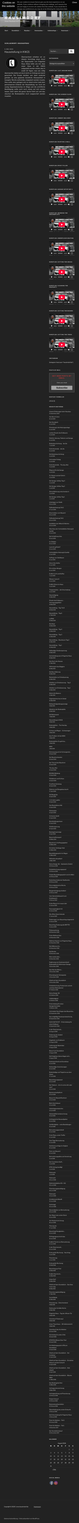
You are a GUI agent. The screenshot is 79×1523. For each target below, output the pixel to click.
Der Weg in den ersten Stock (58, 1215)
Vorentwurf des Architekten (57, 1329)
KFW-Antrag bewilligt (55, 1167)
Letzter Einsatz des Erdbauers (58, 433)
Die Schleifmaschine (55, 536)
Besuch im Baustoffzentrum (58, 1098)
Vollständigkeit (53, 998)
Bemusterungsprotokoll (56, 1130)
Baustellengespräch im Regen (58, 853)
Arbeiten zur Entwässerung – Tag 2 (60, 682)
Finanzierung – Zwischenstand (58, 1303)
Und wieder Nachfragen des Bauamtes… (61, 1011)
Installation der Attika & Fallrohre (59, 523)
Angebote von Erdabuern (57, 1040)
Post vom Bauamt (54, 1151)
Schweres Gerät (54, 816)
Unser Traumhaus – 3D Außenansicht (60, 1324)
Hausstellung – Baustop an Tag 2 (59, 640)
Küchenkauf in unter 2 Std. (57, 1335)
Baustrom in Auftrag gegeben (58, 842)
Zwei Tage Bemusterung (56, 1140)
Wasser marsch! (54, 579)
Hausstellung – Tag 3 (55, 634)
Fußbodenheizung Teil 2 (56, 507)
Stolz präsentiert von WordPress (29, 1518)
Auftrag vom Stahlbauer (56, 557)
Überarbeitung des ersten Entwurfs (60, 1409)
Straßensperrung (54, 826)
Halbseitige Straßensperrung (58, 650)
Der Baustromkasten (55, 757)
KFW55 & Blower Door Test (57, 1340)
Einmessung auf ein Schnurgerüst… (60, 752)
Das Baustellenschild (55, 805)
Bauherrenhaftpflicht (55, 1092)
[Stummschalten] (69, 86)
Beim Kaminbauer (54, 1103)
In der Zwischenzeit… (55, 1029)
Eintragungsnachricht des (57, 1236)
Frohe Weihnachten (55, 935)
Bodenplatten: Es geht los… (57, 741)
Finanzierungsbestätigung (57, 1188)
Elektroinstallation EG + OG (57, 1183)
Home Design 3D (54, 993)
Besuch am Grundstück (56, 1051)
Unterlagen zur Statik (55, 502)
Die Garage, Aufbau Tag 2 (57, 486)
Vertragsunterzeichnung (56, 1388)
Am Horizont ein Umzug (56, 1220)
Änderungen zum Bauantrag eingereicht (61, 919)
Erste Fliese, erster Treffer (57, 1135)
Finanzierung (53, 1258)
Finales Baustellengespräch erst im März (61, 874)
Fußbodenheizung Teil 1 (56, 518)
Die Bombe (52, 951)
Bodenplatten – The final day (58, 725)
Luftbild (51, 618)
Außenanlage (52, 30)
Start (6, 30)
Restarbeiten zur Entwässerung (58, 677)
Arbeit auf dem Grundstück (57, 980)
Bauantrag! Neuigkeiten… (57, 1231)
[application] (61, 81)
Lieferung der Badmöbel (56, 1045)
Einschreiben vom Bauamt (57, 513)
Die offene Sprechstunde (57, 914)
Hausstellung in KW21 (17, 51)
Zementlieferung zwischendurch (59, 491)
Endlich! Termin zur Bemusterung (59, 1242)
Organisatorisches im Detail (57, 698)
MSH (50, 746)
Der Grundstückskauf (55, 1431)
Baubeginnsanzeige (55, 832)
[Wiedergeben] (52, 86)
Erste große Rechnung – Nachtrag (59, 1252)
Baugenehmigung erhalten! (57, 891)
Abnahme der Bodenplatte (57, 709)
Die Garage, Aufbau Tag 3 (57, 481)
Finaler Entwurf (54, 1399)
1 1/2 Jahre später (54, 800)
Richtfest (52, 624)
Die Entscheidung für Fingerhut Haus (60, 1415)
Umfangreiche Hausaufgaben (58, 1119)
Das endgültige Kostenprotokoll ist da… (61, 1016)
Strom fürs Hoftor (54, 563)
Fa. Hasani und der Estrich (57, 475)
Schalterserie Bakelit (55, 1199)
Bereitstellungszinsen (55, 821)
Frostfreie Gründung (55, 784)
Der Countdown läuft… (56, 1162)
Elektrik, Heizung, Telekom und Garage (61, 438)
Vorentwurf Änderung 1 (56, 1319)
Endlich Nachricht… (55, 1274)
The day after (53, 768)
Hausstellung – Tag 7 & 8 (56, 608)
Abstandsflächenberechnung (58, 1114)
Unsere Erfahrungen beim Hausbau (60, 411)
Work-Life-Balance (55, 693)
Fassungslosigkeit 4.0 (56, 909)
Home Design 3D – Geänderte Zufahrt (60, 864)
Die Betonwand (54, 714)
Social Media (53, 1297)
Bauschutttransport (55, 837)
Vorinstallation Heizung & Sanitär (59, 552)
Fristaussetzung (54, 930)
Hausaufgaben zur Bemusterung (59, 1210)
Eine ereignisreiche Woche (57, 885)
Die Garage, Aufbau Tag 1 (57, 497)
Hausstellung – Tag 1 (55, 645)
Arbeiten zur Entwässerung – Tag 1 (60, 688)
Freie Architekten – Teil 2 (56, 1420)
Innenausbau (39, 30)
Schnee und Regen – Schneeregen (59, 730)
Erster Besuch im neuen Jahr (58, 903)
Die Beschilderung (54, 672)
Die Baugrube (53, 794)
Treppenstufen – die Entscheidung (59, 590)
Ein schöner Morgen (55, 568)
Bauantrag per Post (55, 1268)
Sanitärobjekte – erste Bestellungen (60, 1124)
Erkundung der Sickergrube (57, 975)
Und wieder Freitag (55, 459)
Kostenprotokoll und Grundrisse (58, 1061)
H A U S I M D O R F (23, 18)
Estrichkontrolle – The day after (58, 465)
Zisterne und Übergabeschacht (58, 789)
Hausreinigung (53, 595)
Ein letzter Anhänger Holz (57, 848)
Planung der (53, 1226)
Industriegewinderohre (56, 1108)
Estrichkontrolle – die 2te (56, 449)
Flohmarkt (52, 1172)
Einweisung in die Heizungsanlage (59, 427)
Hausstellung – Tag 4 (55, 629)
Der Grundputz (53, 422)
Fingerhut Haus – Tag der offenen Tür (60, 1313)
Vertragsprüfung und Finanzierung (59, 1393)
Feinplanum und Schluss (56, 778)
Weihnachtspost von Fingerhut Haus (60, 941)
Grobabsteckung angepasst (57, 869)
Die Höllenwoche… (55, 946)
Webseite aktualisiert (55, 858)
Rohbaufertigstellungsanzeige (58, 704)
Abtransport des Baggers (57, 666)
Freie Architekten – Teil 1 (56, 1425)
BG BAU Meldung (54, 773)
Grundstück (15, 30)
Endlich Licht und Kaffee (56, 574)
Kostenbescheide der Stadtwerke (59, 880)
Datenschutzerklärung (11, 1518)
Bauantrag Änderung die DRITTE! (59, 925)
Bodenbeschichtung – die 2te (58, 443)
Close (74, 2)
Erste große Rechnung (56, 1263)
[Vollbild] (72, 86)
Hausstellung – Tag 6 (55, 613)
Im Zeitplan (52, 542)
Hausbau (27, 30)
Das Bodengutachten (55, 1383)
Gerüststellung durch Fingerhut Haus (60, 656)
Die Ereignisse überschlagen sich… (59, 1056)
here (65, 9)
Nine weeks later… (55, 957)
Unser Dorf (52, 1279)
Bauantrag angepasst (56, 1080)
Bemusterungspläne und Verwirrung (60, 1156)
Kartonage (52, 1204)
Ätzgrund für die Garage (56, 470)
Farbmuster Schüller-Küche (57, 1308)
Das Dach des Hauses (56, 661)
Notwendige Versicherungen (58, 1067)
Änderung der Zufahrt (56, 1035)
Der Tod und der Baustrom (57, 762)
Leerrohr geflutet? (54, 547)
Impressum (64, 30)
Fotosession (53, 810)
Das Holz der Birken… (55, 969)
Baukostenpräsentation (56, 1404)
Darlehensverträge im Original (58, 1146)
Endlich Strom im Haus (56, 584)
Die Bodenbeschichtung (56, 454)
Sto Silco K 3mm (54, 417)
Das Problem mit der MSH (57, 736)
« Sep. (54, 1469)
